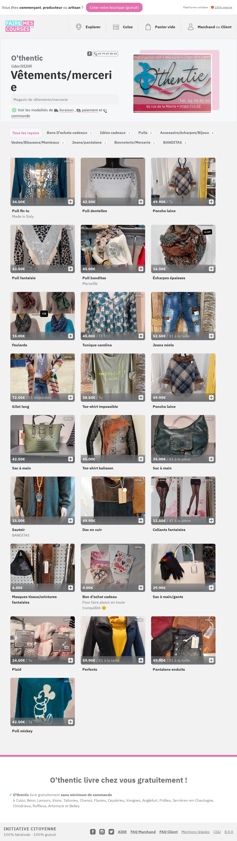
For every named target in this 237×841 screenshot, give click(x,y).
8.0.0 (229, 831)
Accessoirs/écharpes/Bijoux (186, 132)
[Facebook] (93, 832)
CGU (217, 831)
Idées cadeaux (115, 132)
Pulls (145, 132)
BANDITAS (174, 142)
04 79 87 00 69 (107, 53)
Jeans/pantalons (89, 142)
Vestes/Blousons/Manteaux (37, 142)
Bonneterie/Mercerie (134, 142)
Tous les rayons (25, 132)
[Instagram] (102, 832)
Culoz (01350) (21, 66)
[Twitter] (111, 832)
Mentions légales (195, 831)
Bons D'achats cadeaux (69, 132)
